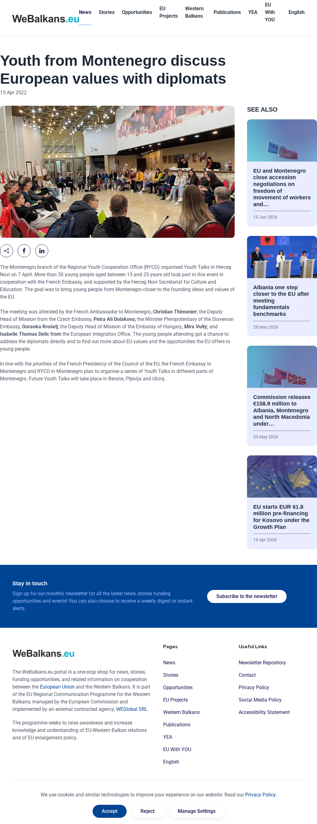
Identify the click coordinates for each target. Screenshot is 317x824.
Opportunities (137, 12)
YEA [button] (253, 12)
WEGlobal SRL (132, 709)
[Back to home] (45, 18)
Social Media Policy (260, 700)
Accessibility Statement (264, 712)
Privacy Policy (254, 687)
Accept (109, 811)
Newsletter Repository (262, 663)
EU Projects (168, 12)
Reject (147, 811)
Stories (107, 12)
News (85, 12)
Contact (247, 675)
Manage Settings (196, 811)
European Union (57, 687)
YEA (167, 737)
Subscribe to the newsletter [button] (246, 596)
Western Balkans (181, 712)
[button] (297, 12)
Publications (227, 12)
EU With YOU (270, 12)
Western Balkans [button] (194, 12)
